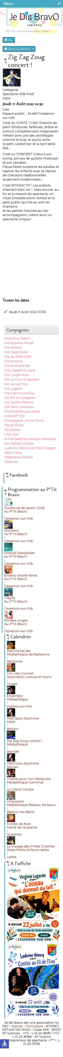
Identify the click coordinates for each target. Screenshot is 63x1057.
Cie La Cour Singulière (21, 379)
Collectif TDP (14, 416)
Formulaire (34, 1026)
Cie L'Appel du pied (19, 370)
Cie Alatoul (13, 347)
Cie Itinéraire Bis (17, 366)
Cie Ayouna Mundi (18, 343)
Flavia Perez (14, 425)
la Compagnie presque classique (30, 439)
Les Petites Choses (19, 443)
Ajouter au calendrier (19, 49)
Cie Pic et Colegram (20, 398)
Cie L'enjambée (16, 375)
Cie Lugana (13, 389)
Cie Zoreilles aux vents (22, 411)
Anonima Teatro (17, 338)
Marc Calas (13, 453)
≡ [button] (59, 3)
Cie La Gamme (16, 384)
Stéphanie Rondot (18, 457)
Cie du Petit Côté (17, 357)
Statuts (17, 1026)
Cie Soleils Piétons (18, 402)
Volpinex (11, 462)
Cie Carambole (16, 352)
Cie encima (13, 361)
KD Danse (12, 430)
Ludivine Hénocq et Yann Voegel (29, 448)
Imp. (10, 40)
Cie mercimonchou (19, 393)
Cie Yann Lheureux (19, 407)
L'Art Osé (11, 434)
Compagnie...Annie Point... (24, 421)
